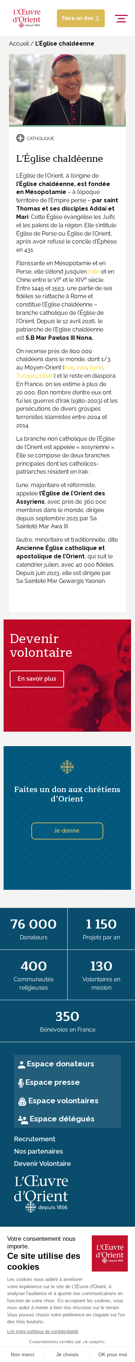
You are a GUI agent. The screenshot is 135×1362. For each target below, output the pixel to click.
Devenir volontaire (41, 645)
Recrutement (34, 1139)
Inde (94, 271)
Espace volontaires (63, 1100)
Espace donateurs (60, 1063)
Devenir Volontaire (42, 1163)
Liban (47, 375)
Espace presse (52, 1082)
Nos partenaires (38, 1151)
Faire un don (78, 18)
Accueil (19, 43)
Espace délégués (62, 1118)
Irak (69, 367)
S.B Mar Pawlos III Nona (59, 337)
